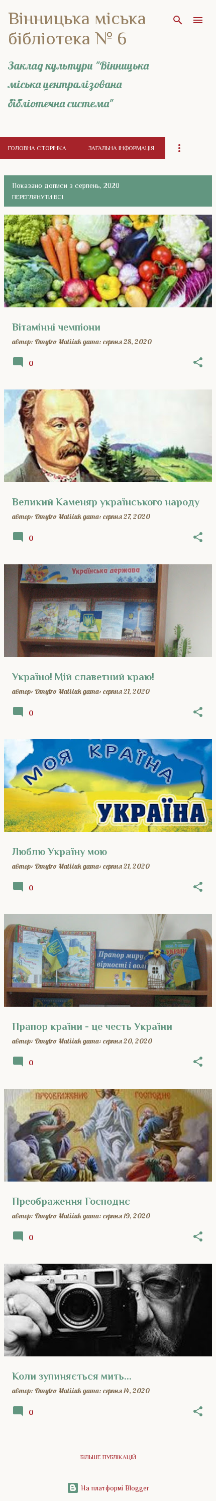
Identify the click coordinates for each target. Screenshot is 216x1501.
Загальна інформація (121, 148)
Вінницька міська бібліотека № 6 (77, 28)
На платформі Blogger (114, 1488)
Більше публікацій (108, 1457)
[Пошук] (178, 20)
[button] (198, 362)
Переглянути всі (37, 197)
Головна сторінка (37, 148)
